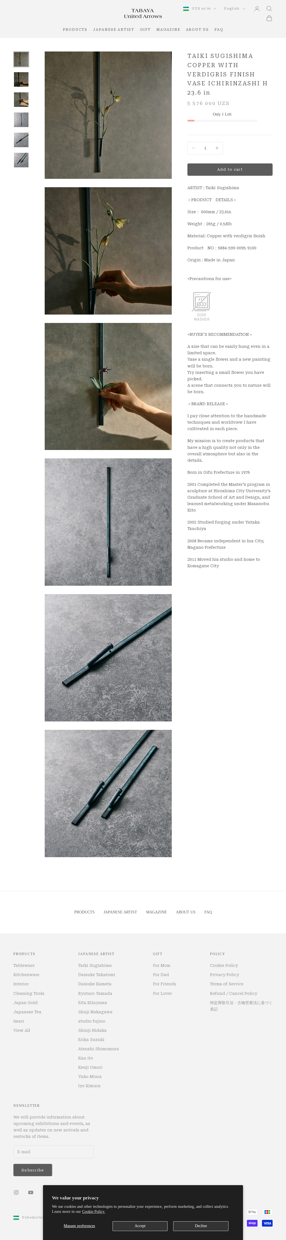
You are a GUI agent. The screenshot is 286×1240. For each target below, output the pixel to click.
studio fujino (91, 1021)
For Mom (161, 965)
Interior (21, 984)
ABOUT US (197, 30)
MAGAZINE (168, 30)
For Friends (164, 984)
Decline (201, 1226)
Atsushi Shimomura (98, 1049)
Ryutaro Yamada (95, 993)
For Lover (162, 993)
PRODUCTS (75, 30)
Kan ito (85, 1058)
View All (21, 1030)
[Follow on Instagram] (16, 1192)
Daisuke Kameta (94, 984)
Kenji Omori (90, 1067)
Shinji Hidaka (92, 1030)
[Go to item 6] (21, 160)
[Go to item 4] (21, 120)
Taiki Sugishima (95, 965)
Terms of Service (227, 984)
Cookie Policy (224, 965)
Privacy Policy (224, 974)
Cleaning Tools (28, 993)
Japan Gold (25, 1002)
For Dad (161, 974)
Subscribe (33, 1170)
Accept (140, 1226)
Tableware (24, 965)
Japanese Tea (27, 1012)
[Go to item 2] (21, 79)
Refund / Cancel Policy (233, 993)
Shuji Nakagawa (95, 1012)
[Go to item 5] (21, 140)
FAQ (218, 30)
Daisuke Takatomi (96, 974)
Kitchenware (26, 974)
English (232, 8)
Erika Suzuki (91, 1039)
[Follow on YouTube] (31, 1192)
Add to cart (230, 169)
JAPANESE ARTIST (113, 30)
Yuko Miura (90, 1076)
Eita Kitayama (92, 1002)
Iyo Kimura (89, 1086)
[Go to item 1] (21, 59)
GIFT (145, 30)
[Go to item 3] (21, 99)
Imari (18, 1021)
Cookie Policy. (93, 1211)
